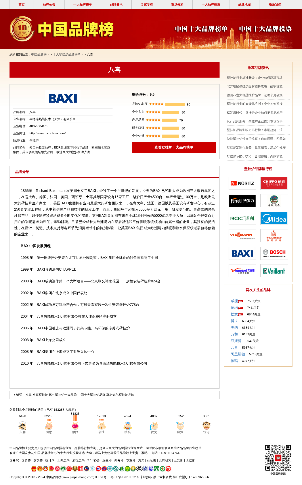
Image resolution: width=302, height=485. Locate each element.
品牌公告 (49, 4)
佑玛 (234, 307)
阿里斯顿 (238, 354)
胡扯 (101, 432)
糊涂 (180, 432)
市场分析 (177, 4)
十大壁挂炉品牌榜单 (67, 54)
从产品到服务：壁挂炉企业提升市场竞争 (255, 121)
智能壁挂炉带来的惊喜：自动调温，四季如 (256, 139)
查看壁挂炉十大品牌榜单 (174, 147)
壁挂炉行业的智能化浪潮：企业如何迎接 (255, 104)
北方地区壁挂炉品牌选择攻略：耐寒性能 (255, 86)
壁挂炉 (34, 140)
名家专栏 (147, 4)
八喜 (234, 347)
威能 (234, 301)
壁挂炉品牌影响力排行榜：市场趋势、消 (255, 130)
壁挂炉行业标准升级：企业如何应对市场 (255, 77)
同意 (49, 432)
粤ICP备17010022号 (124, 477)
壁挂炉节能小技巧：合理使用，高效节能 (255, 156)
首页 (22, 4)
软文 (154, 432)
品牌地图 (244, 4)
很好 (75, 432)
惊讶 (206, 432)
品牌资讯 (116, 4)
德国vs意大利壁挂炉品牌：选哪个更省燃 (255, 95)
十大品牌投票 (211, 4)
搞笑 (127, 432)
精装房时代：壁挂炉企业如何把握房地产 (255, 112)
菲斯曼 (236, 341)
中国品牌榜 (39, 54)
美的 (234, 327)
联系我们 (275, 4)
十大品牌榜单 (82, 4)
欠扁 (22, 432)
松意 (234, 314)
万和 (234, 334)
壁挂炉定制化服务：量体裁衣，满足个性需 (256, 147)
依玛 (234, 361)
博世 (234, 321)
